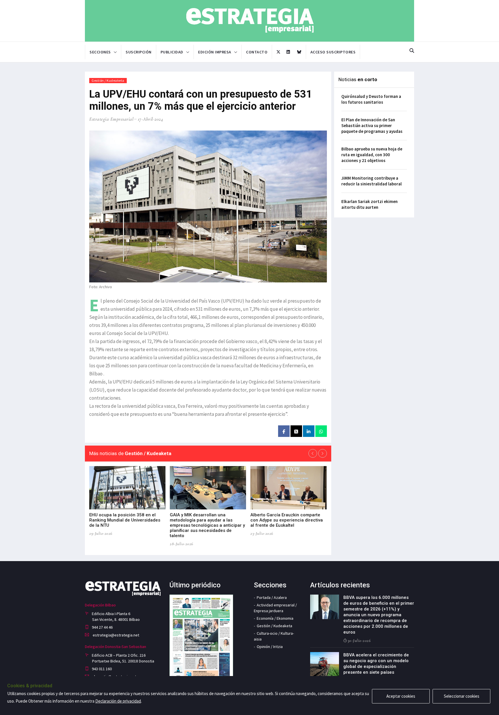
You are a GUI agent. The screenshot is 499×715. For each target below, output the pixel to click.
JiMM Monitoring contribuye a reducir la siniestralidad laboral (371, 181)
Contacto (256, 52)
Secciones (100, 52)
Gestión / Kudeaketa (108, 80)
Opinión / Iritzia (270, 646)
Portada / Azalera (272, 597)
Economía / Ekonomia (275, 618)
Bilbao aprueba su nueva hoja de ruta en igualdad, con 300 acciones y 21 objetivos (371, 154)
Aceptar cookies (400, 696)
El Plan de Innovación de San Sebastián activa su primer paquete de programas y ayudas (372, 125)
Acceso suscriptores (333, 52)
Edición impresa (214, 52)
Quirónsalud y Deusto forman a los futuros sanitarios (371, 99)
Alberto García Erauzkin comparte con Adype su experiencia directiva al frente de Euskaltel (286, 520)
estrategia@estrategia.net (115, 635)
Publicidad (172, 52)
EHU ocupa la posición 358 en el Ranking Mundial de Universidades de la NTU (124, 520)
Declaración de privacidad (118, 701)
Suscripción (139, 52)
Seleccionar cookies (461, 696)
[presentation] (312, 453)
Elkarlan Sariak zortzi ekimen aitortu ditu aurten (369, 204)
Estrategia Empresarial (111, 119)
